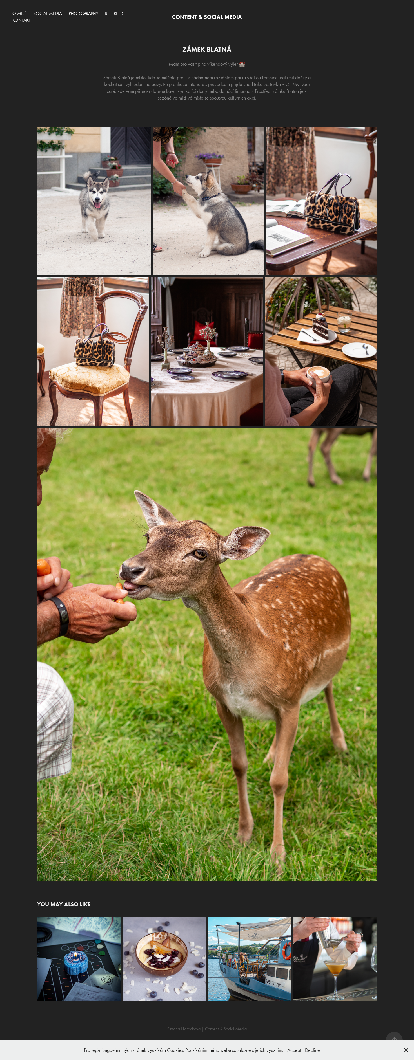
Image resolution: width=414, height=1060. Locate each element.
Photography (83, 13)
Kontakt (21, 20)
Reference (116, 13)
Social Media (48, 13)
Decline (312, 1050)
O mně (19, 13)
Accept (294, 1050)
